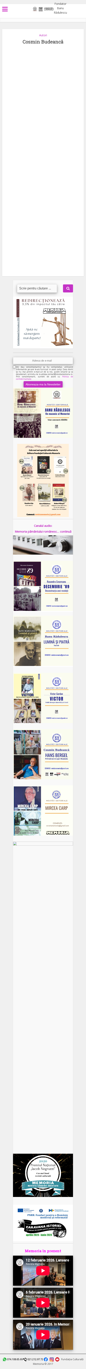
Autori (43, 35)
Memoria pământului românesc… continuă (43, 531)
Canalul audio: (43, 526)
